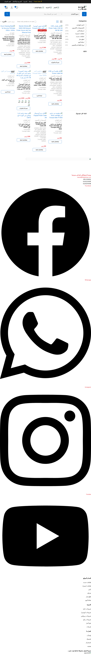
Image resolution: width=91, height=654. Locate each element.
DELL (60, 42)
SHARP (52, 49)
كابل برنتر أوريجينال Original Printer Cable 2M (40, 124)
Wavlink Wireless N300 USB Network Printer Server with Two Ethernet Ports (24, 41)
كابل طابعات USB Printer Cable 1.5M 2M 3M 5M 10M (56, 36)
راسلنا (30, 1)
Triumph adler (57, 52)
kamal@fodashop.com (84, 177)
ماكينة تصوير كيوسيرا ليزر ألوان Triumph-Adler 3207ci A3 (40, 36)
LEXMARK (59, 45)
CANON (52, 40)
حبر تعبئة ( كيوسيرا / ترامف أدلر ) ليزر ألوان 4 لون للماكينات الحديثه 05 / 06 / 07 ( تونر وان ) (23, 86)
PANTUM (59, 47)
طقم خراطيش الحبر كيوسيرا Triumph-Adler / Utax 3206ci (40, 83)
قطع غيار (74, 39)
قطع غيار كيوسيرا (9, 34)
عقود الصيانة (7, 1)
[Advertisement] (76, 81)
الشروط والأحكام (17, 1)
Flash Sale (37, 1)
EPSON (55, 42)
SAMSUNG (58, 49)
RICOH (53, 47)
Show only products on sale (25, 21)
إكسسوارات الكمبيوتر (74, 28)
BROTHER (58, 40)
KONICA (59, 44)
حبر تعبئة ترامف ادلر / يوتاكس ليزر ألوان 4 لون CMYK (24, 125)
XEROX (59, 53)
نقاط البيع (74, 42)
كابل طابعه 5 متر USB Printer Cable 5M (55, 79)
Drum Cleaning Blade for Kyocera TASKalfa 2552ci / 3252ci (8, 39)
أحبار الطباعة (74, 25)
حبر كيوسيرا (43, 79)
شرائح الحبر (74, 31)
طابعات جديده (74, 36)
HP (52, 42)
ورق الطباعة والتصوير (74, 45)
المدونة (25, 1)
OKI (54, 45)
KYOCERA (53, 44)
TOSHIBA (59, 50)
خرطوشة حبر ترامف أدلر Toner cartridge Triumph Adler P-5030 (55, 126)
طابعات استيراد (74, 33)
